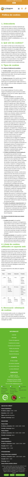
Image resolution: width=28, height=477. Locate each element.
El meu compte (14, 360)
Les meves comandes (14, 363)
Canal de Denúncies (14, 354)
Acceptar (6, 474)
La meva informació (14, 369)
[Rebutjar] (26, 470)
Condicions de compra (14, 343)
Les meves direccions (14, 366)
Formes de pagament (14, 340)
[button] (19, 9)
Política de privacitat (14, 348)
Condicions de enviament (14, 345)
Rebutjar (12, 474)
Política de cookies (14, 351)
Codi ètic (14, 334)
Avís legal (14, 337)
